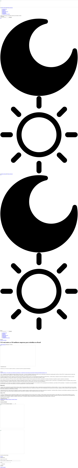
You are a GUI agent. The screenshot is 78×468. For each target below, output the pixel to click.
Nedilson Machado (3, 344)
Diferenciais (41, 372)
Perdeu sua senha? (3, 467)
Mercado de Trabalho (3, 340)
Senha (1, 462)
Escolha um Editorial (3, 403)
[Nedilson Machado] (6, 7)
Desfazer (1, 456)
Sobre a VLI (45, 372)
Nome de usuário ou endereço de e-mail (6, 460)
